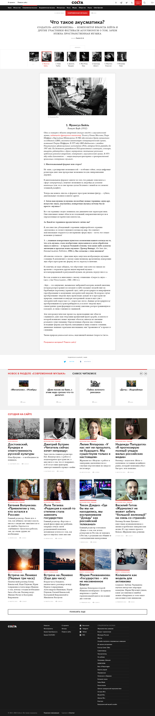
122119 (26, 463)
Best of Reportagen (104, 666)
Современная (30, 8)
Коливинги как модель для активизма (126, 578)
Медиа (74, 8)
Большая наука (102, 679)
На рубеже (101, 657)
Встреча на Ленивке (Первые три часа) (22, 577)
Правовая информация (51, 713)
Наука (90, 8)
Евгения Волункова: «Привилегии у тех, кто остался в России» (22, 510)
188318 (60, 601)
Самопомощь (102, 651)
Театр (68, 8)
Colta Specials (98, 8)
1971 (95, 402)
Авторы (64, 628)
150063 (24, 537)
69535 (133, 602)
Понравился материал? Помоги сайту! (60, 342)
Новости (46, 625)
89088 (95, 542)
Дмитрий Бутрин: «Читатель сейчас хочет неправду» (56, 447)
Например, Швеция (104, 660)
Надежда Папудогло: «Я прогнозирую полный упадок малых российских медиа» (130, 451)
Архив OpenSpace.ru (50, 632)
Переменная (102, 673)
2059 (131, 402)
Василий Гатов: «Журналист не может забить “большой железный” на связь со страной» (131, 512)
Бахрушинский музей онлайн (107, 704)
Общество (82, 8)
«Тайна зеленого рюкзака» (95, 391)
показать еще (78, 612)
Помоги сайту (22, 2)
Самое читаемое (84, 373)
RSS (83, 635)
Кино (9, 8)
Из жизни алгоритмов (105, 644)
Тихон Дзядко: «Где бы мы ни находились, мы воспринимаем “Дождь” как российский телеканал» (93, 515)
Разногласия (102, 685)
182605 (61, 471)
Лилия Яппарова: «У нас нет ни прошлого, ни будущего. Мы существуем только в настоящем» (95, 451)
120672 (97, 602)
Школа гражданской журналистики (109, 688)
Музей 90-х (101, 695)
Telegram (85, 628)
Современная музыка (77, 13)
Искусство (17, 8)
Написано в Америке (105, 676)
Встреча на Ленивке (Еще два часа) (58, 577)
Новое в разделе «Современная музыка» (37, 373)
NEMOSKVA (101, 663)
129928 (60, 538)
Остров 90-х (102, 692)
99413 (132, 472)
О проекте (11, 2)
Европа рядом (102, 669)
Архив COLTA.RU (49, 635)
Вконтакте (85, 625)
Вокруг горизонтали (15, 572)
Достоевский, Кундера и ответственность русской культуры (21, 449)
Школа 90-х (101, 698)
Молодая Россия (103, 635)
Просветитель (102, 654)
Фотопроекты (48, 628)
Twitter (84, 632)
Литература (61, 8)
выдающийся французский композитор (65, 135)
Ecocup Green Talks (104, 647)
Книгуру (100, 701)
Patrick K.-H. (80, 38)
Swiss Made (101, 682)
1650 (24, 402)
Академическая (47, 8)
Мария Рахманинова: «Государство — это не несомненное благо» (95, 580)
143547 (130, 535)
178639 (24, 601)
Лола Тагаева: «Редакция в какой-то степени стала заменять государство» (59, 512)
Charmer (72, 713)
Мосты (100, 638)
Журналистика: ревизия (52, 441)
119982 (97, 472)
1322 (59, 402)
